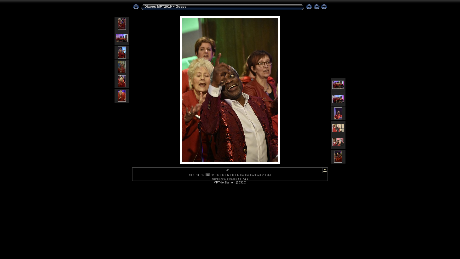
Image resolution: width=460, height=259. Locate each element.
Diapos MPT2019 (158, 6)
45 (218, 174)
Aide (245, 178)
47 (228, 174)
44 (213, 174)
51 (248, 174)
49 (238, 174)
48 (233, 174)
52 (253, 174)
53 (258, 174)
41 (198, 174)
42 (203, 174)
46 (223, 174)
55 (268, 174)
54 (263, 174)
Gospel (181, 6)
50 (243, 174)
